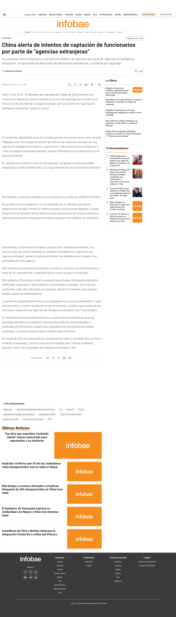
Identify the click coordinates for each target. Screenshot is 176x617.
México (87, 14)
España (78, 14)
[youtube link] (25, 577)
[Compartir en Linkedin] (86, 84)
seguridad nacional (47, 414)
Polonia (120, 32)
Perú (95, 14)
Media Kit (118, 581)
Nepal (87, 32)
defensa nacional (11, 419)
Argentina (42, 14)
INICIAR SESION (166, 14)
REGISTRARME (148, 14)
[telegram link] (31, 577)
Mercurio (101, 32)
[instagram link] (36, 572)
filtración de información (70, 414)
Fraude (93, 32)
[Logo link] (73, 23)
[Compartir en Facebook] (75, 84)
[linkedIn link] (36, 577)
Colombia (69, 14)
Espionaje (8, 409)
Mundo (118, 14)
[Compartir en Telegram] (92, 84)
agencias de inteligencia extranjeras (19, 414)
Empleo (89, 566)
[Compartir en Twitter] (80, 84)
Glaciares (80, 32)
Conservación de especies (52, 32)
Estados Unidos (55, 14)
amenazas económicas (33, 419)
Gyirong (72, 32)
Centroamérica (106, 14)
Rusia (66, 32)
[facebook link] (25, 572)
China (80, 409)
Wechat (70, 409)
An (61, 409)
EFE (49, 419)
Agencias (6, 38)
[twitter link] (31, 572)
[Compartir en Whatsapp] (69, 84)
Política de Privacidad (147, 566)
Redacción (89, 562)
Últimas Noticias (130, 14)
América (60, 562)
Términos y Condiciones (147, 562)
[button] (4, 14)
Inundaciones (36, 32)
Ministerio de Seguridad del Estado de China (35, 409)
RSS (59, 593)
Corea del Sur (111, 32)
